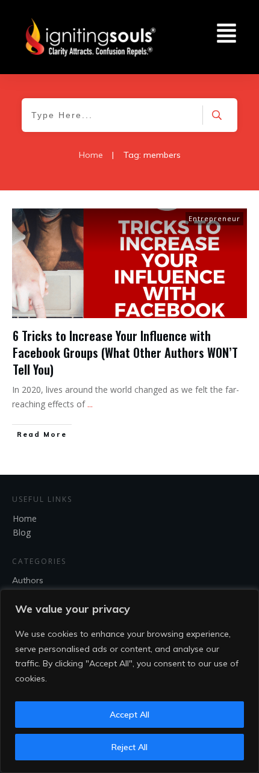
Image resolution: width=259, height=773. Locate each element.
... (90, 404)
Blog (22, 532)
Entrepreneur (214, 218)
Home (25, 518)
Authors (27, 580)
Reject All (129, 747)
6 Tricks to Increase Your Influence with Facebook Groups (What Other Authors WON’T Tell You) (125, 352)
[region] (129, 681)
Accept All (129, 714)
